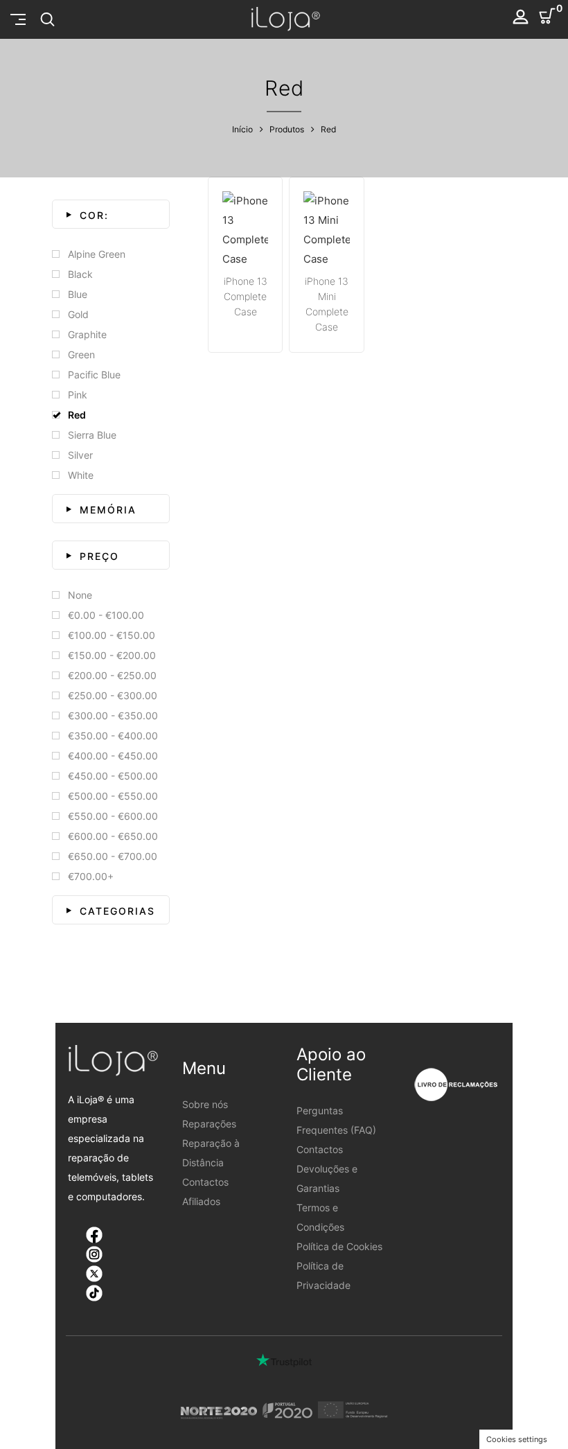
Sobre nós (205, 1104)
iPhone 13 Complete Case (245, 296)
